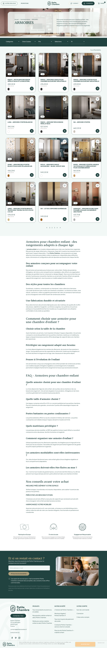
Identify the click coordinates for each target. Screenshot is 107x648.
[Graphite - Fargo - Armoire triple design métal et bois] (41, 131)
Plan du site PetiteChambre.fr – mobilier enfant (64, 631)
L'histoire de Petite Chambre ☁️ (64, 610)
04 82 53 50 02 (14, 632)
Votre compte (82, 606)
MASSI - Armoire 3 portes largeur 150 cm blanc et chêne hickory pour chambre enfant (86, 166)
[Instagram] (19, 638)
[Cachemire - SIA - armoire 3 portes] (74, 131)
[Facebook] (12, 638)
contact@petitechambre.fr (18, 629)
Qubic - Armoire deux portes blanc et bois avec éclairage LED (20, 165)
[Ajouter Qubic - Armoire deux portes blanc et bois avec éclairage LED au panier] (32, 175)
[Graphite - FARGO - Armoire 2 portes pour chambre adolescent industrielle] (74, 89)
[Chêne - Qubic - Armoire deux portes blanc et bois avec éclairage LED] (9, 175)
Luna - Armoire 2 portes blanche (20, 122)
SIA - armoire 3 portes (81, 122)
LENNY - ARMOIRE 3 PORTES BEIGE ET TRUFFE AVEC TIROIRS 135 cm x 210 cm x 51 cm (20, 210)
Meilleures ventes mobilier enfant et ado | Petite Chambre (42, 622)
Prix (39, 41)
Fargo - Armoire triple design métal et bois (51, 122)
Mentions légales (44, 646)
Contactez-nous (18, 616)
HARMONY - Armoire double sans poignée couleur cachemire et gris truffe (85, 210)
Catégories (9, 41)
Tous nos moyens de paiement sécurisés (64, 620)
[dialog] (3, 645)
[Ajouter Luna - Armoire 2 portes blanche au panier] (32, 131)
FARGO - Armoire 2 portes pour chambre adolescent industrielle (86, 80)
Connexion (80, 613)
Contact (75, 3)
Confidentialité (60, 646)
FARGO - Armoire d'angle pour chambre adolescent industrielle (53, 80)
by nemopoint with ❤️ (94, 646)
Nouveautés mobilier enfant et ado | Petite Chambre (42, 616)
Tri (71, 41)
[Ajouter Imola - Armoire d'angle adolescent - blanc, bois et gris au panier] (65, 175)
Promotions (24, 3)
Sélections (58, 41)
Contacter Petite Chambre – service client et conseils (63, 626)
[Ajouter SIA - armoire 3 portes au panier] (97, 131)
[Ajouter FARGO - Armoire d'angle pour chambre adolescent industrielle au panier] (65, 88)
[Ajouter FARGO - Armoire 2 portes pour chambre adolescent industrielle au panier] (97, 88)
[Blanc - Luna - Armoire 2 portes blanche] (9, 131)
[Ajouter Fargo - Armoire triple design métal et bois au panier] (65, 131)
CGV (52, 646)
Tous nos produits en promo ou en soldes (42, 611)
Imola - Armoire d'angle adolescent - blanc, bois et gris (52, 165)
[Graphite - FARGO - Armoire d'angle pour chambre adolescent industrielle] (41, 89)
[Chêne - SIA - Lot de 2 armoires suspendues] (41, 219)
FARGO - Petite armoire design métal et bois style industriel (19, 80)
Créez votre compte (83, 617)
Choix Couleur (26, 41)
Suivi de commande (83, 610)
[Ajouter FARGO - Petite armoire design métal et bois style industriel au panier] (32, 88)
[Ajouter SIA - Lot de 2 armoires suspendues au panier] (65, 219)
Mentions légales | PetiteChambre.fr (60, 614)
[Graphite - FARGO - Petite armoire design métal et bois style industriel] (9, 89)
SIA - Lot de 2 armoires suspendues (53, 208)
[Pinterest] (15, 638)
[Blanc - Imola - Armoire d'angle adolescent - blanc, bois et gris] (41, 175)
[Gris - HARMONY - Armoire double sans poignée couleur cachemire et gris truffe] (74, 219)
